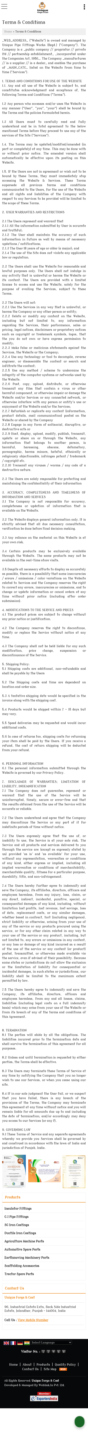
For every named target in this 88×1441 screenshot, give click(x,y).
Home (8, 31)
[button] (33, 1320)
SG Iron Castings (16, 1225)
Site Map (50, 1369)
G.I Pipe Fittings (16, 1216)
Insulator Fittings (18, 1208)
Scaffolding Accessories (21, 1266)
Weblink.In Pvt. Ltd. (52, 1385)
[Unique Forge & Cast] (42, 8)
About (27, 1364)
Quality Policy (65, 1364)
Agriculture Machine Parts (24, 1241)
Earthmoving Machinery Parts (26, 1257)
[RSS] (63, 1369)
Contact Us (30, 1369)
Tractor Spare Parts (19, 1274)
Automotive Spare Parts (22, 1249)
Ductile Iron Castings (20, 1233)
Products (12, 1197)
